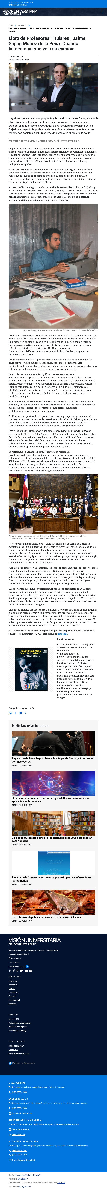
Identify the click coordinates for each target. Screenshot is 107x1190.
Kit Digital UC (24, 1186)
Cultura (12, 989)
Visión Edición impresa (18, 1027)
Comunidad (13, 992)
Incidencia (13, 981)
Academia (22, 25)
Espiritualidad (14, 1000)
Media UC (12, 1050)
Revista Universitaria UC (18, 1053)
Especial (12, 996)
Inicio (11, 25)
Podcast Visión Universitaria (20, 1023)
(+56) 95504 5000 (19, 1108)
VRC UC (60, 1183)
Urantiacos (22, 1179)
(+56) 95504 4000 (19, 1092)
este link (62, 634)
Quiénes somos (15, 958)
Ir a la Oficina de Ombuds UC (23, 1160)
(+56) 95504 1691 (19, 1151)
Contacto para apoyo (20, 1129)
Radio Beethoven (16, 1046)
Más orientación (18, 1135)
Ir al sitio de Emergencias (22, 1113)
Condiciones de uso (17, 966)
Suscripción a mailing (17, 1030)
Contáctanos (14, 962)
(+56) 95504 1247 (19, 1155)
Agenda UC (13, 1019)
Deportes (12, 1004)
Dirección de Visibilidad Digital (27, 1175)
